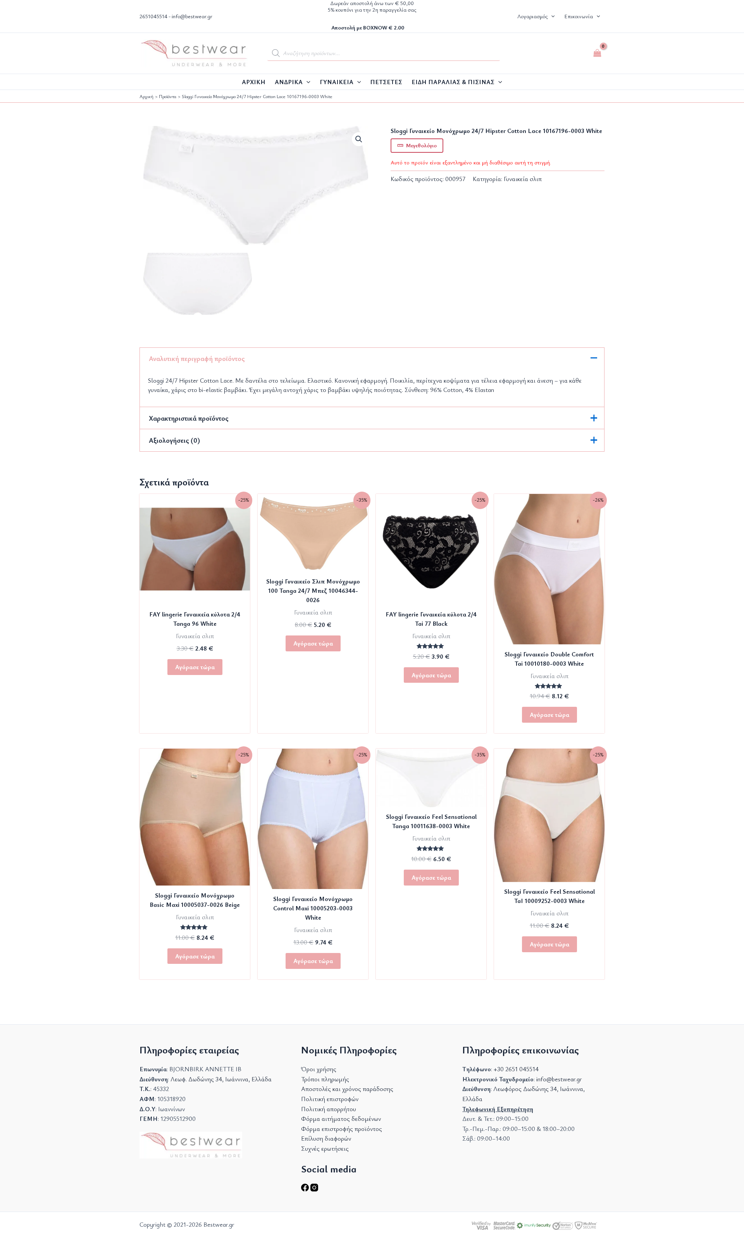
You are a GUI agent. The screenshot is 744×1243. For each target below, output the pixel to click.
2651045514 (153, 16)
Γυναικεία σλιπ (523, 178)
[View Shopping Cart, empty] (597, 53)
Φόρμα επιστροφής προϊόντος (341, 1128)
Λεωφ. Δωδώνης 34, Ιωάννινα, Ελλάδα (221, 1079)
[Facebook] (305, 1189)
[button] (551, 16)
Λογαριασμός (532, 16)
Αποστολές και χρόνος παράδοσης (347, 1088)
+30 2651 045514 (516, 1069)
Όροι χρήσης (318, 1069)
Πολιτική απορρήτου (328, 1109)
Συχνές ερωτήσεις (325, 1148)
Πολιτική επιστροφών (329, 1099)
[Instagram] (314, 1189)
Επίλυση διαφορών (326, 1138)
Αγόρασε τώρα (195, 667)
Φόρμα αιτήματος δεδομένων (341, 1118)
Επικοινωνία (578, 16)
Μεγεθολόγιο (421, 145)
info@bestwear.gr (192, 16)
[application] (306, 82)
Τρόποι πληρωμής (325, 1079)
